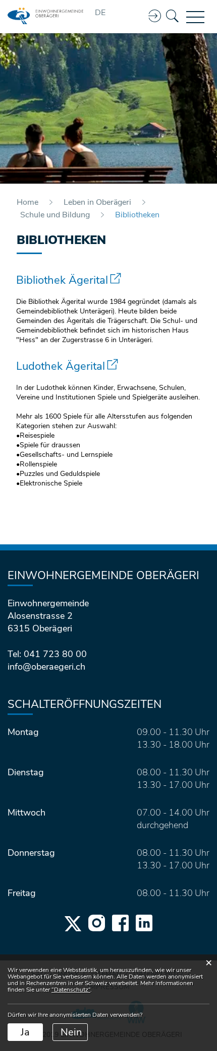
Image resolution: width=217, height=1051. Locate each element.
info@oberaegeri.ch (46, 667)
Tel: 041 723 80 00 (47, 654)
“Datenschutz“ (70, 990)
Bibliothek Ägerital (68, 280)
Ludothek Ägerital (67, 366)
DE (100, 12)
